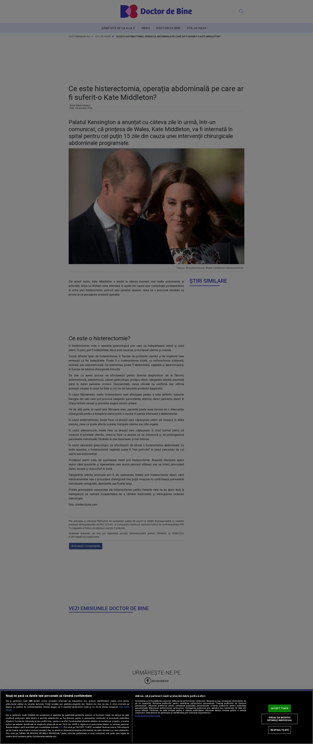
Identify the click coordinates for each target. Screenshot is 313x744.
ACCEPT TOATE (279, 708)
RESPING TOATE (279, 729)
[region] (156, 717)
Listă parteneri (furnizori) (147, 716)
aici (60, 727)
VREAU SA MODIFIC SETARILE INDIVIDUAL (279, 719)
